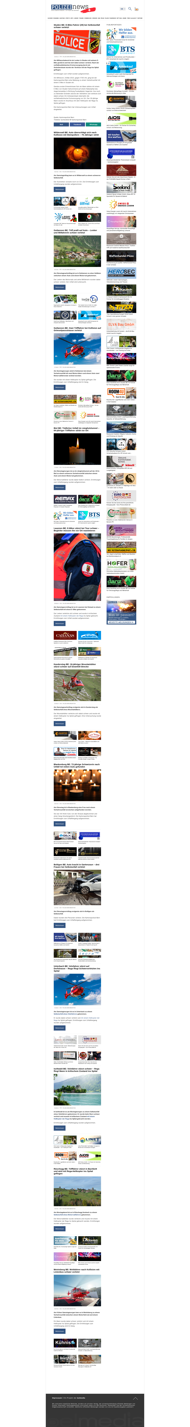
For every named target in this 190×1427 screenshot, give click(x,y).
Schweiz (50, 18)
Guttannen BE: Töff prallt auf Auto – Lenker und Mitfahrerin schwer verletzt (75, 231)
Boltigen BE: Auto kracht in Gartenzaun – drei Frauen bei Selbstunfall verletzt (76, 865)
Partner (139, 18)
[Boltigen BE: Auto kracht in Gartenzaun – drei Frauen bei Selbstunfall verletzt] (77, 887)
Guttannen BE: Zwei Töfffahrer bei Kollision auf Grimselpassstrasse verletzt (77, 329)
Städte (67, 18)
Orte (71, 18)
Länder (76, 18)
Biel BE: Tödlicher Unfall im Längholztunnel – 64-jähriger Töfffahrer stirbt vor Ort (76, 429)
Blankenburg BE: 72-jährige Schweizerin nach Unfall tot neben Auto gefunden (77, 765)
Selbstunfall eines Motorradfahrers (67, 1215)
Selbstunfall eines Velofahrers (65, 1014)
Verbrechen (87, 18)
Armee (124, 18)
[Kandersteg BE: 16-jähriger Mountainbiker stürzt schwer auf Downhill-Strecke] (77, 685)
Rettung (119, 18)
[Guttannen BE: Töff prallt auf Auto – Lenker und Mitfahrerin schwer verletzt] (77, 251)
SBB (99, 18)
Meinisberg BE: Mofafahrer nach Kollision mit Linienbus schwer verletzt (76, 1270)
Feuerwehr (112, 18)
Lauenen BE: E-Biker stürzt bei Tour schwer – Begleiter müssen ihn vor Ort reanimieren (76, 529)
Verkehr (94, 18)
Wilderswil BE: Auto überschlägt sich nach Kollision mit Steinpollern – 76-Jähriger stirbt (76, 133)
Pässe (102, 18)
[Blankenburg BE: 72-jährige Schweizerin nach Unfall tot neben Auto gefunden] (77, 785)
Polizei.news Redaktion (69, 56)
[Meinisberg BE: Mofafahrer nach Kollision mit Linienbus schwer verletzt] (77, 1290)
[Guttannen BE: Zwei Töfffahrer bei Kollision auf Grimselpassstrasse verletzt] (77, 349)
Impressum (57, 1398)
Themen (81, 18)
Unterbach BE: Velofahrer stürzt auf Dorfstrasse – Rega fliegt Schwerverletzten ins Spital (77, 968)
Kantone (62, 18)
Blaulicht (134, 18)
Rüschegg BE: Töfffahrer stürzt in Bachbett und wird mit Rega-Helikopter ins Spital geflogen (75, 1171)
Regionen (56, 18)
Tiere (128, 18)
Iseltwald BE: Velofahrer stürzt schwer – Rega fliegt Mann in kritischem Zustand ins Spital (76, 1070)
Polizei (107, 18)
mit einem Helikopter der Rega (71, 616)
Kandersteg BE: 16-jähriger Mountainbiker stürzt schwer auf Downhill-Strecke (75, 665)
